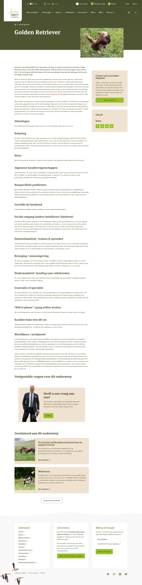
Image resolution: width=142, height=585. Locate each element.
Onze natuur (22, 540)
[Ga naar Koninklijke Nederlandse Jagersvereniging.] (15, 24)
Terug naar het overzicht (51, 500)
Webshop (113, 3)
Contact (48, 415)
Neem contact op (109, 100)
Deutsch (134, 3)
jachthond (54, 94)
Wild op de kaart (23, 537)
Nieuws (20, 534)
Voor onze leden (83, 4)
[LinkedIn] (120, 574)
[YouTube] (126, 574)
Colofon (42, 573)
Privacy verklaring (33, 573)
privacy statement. (113, 544)
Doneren (21, 547)
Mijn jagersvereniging (99, 4)
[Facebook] (108, 574)
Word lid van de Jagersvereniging (71, 556)
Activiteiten (22, 543)
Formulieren (22, 556)
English (127, 3)
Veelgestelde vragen (25, 550)
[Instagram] (114, 574)
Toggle (31, 4)
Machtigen (21, 559)
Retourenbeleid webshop (26, 562)
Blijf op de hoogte (104, 551)
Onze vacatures (23, 553)
